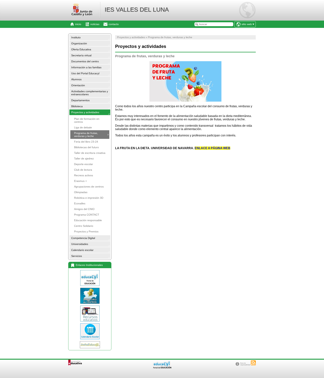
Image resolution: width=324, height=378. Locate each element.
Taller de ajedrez (84, 158)
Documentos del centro (85, 61)
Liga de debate (83, 127)
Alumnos (76, 79)
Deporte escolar (83, 164)
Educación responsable (88, 220)
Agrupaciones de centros (89, 186)
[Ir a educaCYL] (162, 367)
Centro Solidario (83, 225)
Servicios (76, 255)
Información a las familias (86, 67)
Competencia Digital (83, 238)
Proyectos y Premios (86, 231)
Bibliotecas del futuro (86, 147)
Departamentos (80, 100)
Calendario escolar (82, 250)
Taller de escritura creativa (89, 152)
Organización (79, 43)
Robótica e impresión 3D (88, 197)
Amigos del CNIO (84, 209)
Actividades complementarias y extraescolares (89, 93)
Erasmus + (80, 180)
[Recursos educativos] (89, 313)
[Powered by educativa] (75, 362)
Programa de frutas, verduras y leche (86, 135)
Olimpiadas (80, 192)
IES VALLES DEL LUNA (137, 9)
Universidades (79, 244)
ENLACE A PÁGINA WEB (212, 148)
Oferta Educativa (81, 49)
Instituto (76, 37)
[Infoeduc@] (89, 344)
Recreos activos (83, 175)
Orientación (78, 85)
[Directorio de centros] (89, 296)
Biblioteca (77, 106)
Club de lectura (83, 169)
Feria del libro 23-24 (86, 141)
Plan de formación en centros (86, 120)
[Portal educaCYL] (89, 278)
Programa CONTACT (86, 214)
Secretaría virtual (81, 55)
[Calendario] (89, 331)
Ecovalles (79, 203)
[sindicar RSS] (253, 362)
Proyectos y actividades (85, 112)
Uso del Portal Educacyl (85, 73)
